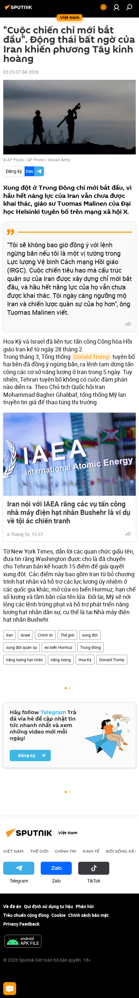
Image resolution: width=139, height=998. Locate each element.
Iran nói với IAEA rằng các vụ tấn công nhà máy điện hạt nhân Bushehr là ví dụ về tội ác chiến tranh (68, 512)
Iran (9, 635)
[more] (128, 323)
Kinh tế (91, 851)
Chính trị (45, 635)
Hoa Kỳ (85, 659)
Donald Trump (91, 356)
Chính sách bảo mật (88, 915)
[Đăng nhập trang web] (116, 7)
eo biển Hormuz (58, 647)
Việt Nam (13, 851)
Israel (25, 635)
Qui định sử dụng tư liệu (48, 906)
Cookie (58, 915)
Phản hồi (85, 906)
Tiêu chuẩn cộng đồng (26, 915)
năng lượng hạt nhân (24, 659)
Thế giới (67, 635)
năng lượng (61, 659)
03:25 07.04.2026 (21, 72)
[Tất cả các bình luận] (9, 988)
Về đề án (12, 906)
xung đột (90, 635)
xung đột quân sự (21, 647)
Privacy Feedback (21, 924)
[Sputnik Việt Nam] (19, 9)
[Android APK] (23, 942)
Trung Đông (90, 647)
